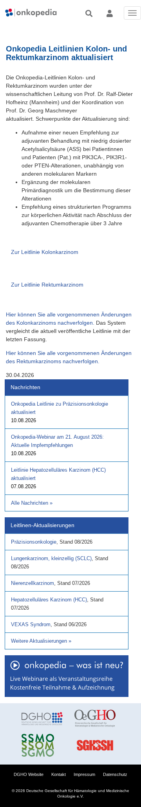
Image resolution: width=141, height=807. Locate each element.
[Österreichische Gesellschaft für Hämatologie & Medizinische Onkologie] (95, 718)
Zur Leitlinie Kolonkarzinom (44, 252)
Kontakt (58, 774)
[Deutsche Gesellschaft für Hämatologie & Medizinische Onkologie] (42, 718)
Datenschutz (115, 774)
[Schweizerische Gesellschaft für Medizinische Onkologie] (42, 745)
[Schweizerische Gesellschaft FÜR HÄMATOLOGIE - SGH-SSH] (95, 745)
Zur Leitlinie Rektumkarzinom (47, 284)
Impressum (84, 774)
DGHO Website (28, 774)
